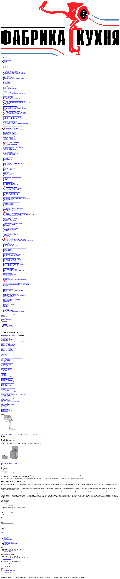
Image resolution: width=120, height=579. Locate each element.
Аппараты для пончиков (7, 349)
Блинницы (4, 354)
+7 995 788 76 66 (7, 551)
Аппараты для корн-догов (7, 346)
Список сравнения (7, 325)
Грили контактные (6, 359)
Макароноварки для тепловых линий (10, 371)
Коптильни (4, 366)
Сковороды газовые (6, 400)
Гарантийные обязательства (10, 540)
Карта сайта (6, 544)
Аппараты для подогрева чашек (8, 348)
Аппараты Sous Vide (6, 343)
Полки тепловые (5, 399)
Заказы (5, 324)
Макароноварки (5, 370)
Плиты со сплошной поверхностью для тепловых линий (14, 394)
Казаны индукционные (6, 364)
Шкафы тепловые (5, 411)
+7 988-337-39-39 (7, 559)
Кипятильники (5, 365)
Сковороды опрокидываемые (8, 403)
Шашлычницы (4, 407)
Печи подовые (5, 384)
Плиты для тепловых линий (8, 391)
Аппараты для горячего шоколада (9, 345)
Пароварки (4, 375)
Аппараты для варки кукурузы (8, 344)
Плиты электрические (6, 395)
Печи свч (3, 386)
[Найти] (14, 314)
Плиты (3, 389)
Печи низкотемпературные (7, 383)
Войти (2, 328)
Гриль (3, 361)
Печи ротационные (6, 385)
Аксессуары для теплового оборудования (12, 341)
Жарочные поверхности (7, 363)
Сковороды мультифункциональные (10, 401)
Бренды (5, 59)
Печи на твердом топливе (7, 381)
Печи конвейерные (6, 379)
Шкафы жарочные (6, 409)
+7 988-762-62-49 (7, 566)
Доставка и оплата (7, 60)
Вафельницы (4, 412)
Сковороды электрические (7, 404)
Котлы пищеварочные (6, 368)
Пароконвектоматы (6, 376)
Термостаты (4, 406)
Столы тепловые (5, 405)
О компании (6, 57)
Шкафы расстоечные (6, 410)
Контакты (5, 62)
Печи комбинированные (7, 378)
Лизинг (5, 61)
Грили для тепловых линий (7, 356)
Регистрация (7, 328)
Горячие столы (4, 355)
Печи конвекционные (7, 380)
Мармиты (3, 374)
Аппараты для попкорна (7, 350)
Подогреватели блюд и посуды (8, 398)
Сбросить (3, 532)
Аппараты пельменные (6, 351)
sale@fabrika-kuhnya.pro (9, 570)
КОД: (2, 435)
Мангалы (3, 373)
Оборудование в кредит (9, 542)
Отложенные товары (8, 326)
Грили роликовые (5, 360)
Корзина (3, 319)
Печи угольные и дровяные (8, 388)
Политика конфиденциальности (11, 543)
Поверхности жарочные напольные (10, 396)
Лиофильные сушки (6, 369)
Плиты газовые (5, 390)
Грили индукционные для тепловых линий (11, 358)
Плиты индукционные (7, 393)
